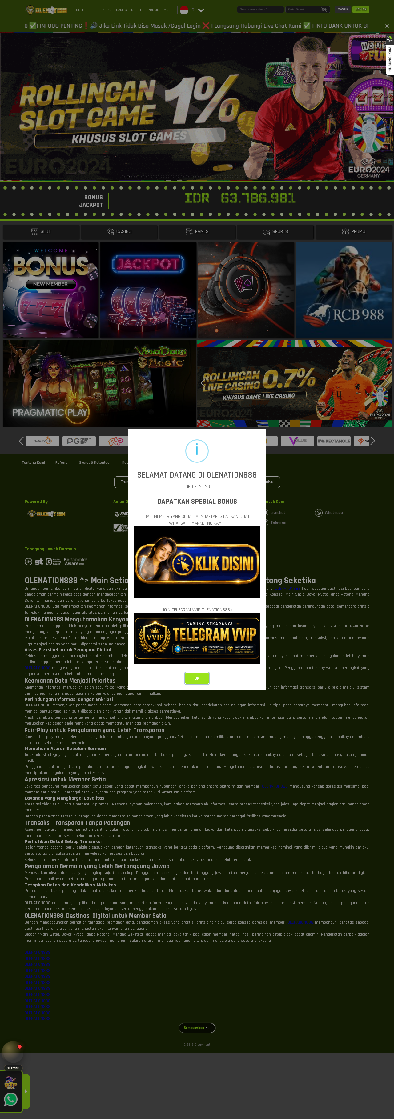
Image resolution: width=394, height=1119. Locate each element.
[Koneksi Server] (13, 1053)
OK (197, 678)
